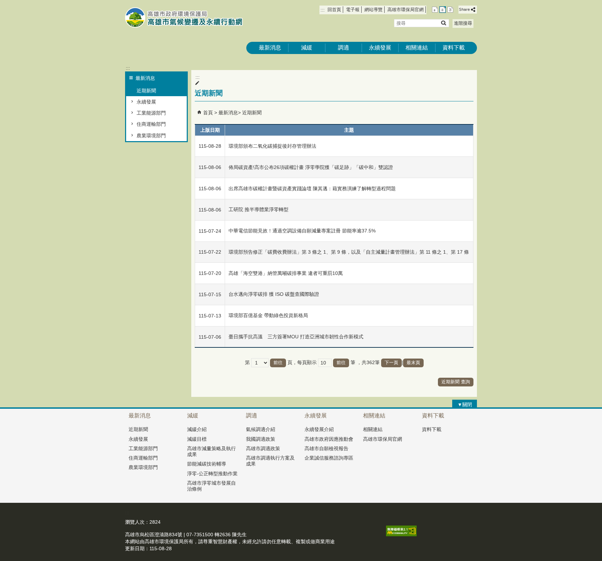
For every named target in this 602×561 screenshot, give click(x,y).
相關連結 (417, 48)
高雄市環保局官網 (405, 9)
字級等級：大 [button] (450, 10)
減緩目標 (197, 439)
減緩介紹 (197, 429)
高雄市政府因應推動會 (328, 439)
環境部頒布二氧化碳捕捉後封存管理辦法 (272, 146)
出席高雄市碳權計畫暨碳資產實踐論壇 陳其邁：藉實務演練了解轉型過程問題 (312, 188)
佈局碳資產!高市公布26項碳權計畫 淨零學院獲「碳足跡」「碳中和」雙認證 (311, 167)
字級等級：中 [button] (442, 9)
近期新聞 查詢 (455, 381)
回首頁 (334, 9)
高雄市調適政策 (263, 448)
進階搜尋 (463, 23)
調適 (343, 48)
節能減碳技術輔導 (206, 464)
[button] (443, 23)
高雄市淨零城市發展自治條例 (211, 486)
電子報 (353, 9)
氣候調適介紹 (260, 429)
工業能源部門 (151, 113)
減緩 (306, 48)
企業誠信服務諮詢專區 (328, 458)
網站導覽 (373, 9)
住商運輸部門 (151, 124)
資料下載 (453, 48)
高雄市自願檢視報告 (326, 448)
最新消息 (270, 48)
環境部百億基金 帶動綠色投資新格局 (268, 315)
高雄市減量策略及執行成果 (211, 451)
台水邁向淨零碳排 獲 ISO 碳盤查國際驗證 (274, 294)
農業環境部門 (151, 135)
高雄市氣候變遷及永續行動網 (184, 17)
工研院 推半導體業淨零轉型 (258, 209)
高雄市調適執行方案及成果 (270, 461)
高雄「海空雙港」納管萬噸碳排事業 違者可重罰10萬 (286, 273)
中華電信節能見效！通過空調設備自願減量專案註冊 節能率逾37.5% (302, 230)
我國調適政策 (260, 439)
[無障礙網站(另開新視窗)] (401, 534)
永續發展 (380, 48)
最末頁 (413, 362)
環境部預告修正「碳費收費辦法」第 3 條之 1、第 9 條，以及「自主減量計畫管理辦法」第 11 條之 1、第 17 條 (349, 252)
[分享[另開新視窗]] (467, 9)
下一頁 (391, 362)
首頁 (208, 112)
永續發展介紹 (319, 429)
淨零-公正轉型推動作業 (212, 473)
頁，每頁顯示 (302, 362)
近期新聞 (146, 90)
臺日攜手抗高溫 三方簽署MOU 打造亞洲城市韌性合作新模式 (296, 336)
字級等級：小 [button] (435, 10)
